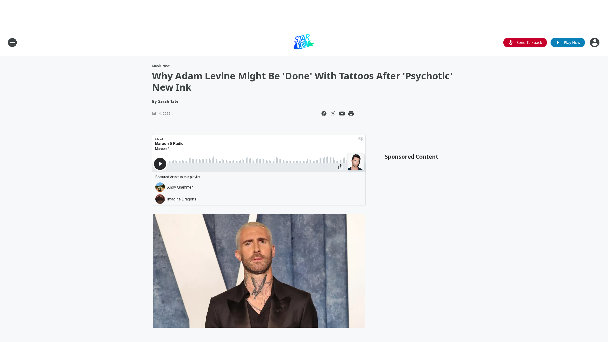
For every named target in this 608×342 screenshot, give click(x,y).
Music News (161, 65)
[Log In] (595, 42)
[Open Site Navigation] (12, 42)
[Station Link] (304, 42)
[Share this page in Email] (342, 113)
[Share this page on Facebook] (324, 113)
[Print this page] (351, 113)
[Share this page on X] (333, 113)
